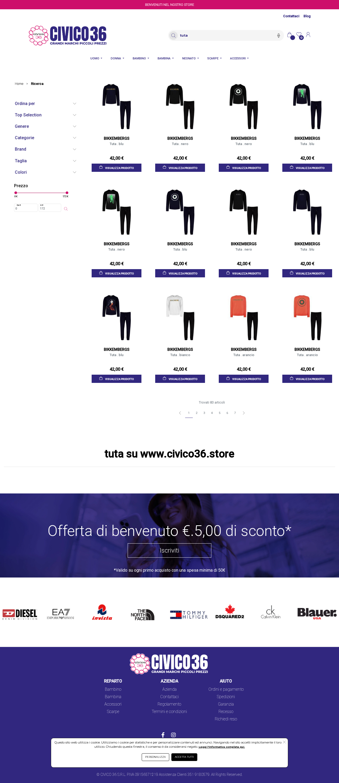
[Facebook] (163, 735)
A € (41, 205)
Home (19, 84)
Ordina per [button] (25, 103)
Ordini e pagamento (226, 689)
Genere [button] (22, 126)
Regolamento (169, 704)
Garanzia (226, 704)
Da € (19, 205)
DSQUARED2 (227, 604)
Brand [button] (20, 149)
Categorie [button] (24, 137)
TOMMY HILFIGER (184, 604)
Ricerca (37, 84)
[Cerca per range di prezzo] (66, 209)
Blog (307, 16)
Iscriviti (169, 550)
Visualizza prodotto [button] (119, 167)
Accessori (113, 704)
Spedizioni (226, 696)
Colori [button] (21, 172)
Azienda (169, 689)
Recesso (225, 711)
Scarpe (113, 711)
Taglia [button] (21, 160)
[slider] (15, 192)
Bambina (113, 696)
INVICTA (100, 604)
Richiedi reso (226, 718)
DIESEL (9, 604)
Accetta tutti (184, 756)
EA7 (53, 604)
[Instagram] (173, 735)
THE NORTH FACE (141, 611)
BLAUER (301, 604)
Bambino (113, 689)
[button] (284, 742)
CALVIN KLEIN (268, 604)
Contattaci (291, 16)
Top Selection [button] (28, 114)
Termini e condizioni (169, 711)
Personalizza (155, 756)
